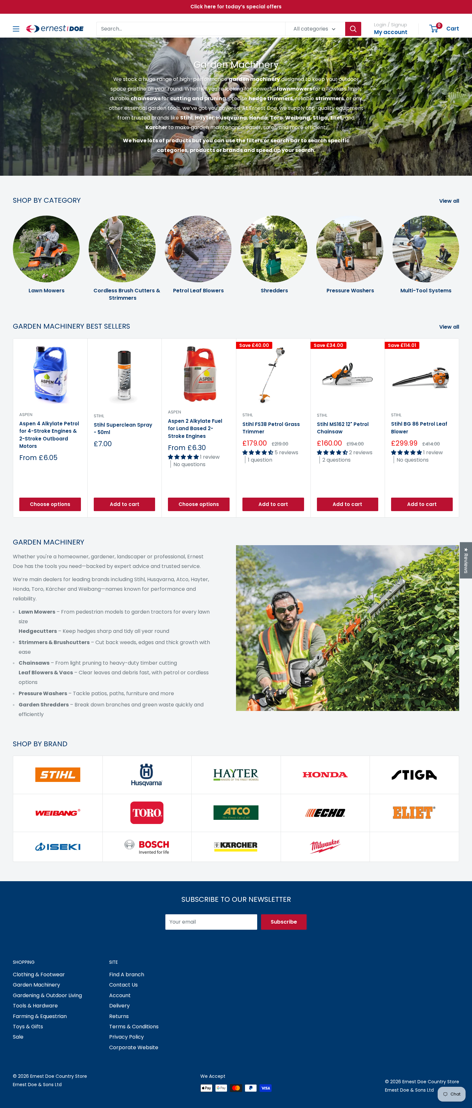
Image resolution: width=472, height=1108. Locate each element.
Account (120, 995)
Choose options (50, 504)
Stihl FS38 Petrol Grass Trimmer (271, 428)
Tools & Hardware (35, 1005)
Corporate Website (133, 1047)
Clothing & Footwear (39, 974)
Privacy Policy (126, 1037)
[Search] (353, 29)
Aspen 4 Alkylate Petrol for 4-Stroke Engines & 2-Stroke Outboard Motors (49, 434)
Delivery (119, 1005)
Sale (18, 1037)
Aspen (25, 415)
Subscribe (284, 922)
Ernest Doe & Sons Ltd (37, 1084)
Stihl (99, 415)
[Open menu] (16, 28)
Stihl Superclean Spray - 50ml (123, 428)
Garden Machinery (36, 984)
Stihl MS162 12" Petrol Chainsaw (343, 428)
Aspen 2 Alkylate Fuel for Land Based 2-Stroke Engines (195, 428)
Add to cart (124, 504)
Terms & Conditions (134, 1026)
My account (390, 32)
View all (449, 201)
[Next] (459, 252)
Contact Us (123, 984)
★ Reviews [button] (466, 560)
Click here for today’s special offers (236, 6)
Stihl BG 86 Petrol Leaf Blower (419, 428)
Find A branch (126, 974)
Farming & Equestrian (40, 1016)
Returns (119, 1016)
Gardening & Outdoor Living (47, 995)
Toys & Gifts (28, 1026)
